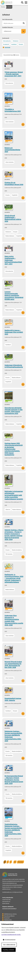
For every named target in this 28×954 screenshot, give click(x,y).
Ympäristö (14, 195)
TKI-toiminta (8, 554)
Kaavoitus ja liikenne (9, 916)
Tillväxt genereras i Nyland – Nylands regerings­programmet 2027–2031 (14, 74)
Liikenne (7, 509)
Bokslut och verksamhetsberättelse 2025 (12, 150)
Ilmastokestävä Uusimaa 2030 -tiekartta (13, 699)
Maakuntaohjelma (17, 550)
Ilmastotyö (7, 918)
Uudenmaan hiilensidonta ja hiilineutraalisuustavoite (14, 366)
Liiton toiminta (9, 122)
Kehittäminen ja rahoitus (10, 914)
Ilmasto (7, 195)
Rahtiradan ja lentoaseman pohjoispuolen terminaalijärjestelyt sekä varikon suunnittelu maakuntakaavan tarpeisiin (14, 495)
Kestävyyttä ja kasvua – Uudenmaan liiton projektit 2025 (14, 332)
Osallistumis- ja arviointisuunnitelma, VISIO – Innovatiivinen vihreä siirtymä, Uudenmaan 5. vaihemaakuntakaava (14, 578)
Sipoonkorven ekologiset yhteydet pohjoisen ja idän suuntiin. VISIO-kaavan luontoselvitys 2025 (14, 410)
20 (15, 862)
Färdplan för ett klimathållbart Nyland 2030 (14, 183)
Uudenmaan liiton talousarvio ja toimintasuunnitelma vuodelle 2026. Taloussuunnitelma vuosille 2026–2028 (14, 620)
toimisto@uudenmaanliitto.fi (9, 908)
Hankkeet (8, 344)
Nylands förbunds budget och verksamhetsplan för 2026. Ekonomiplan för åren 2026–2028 (13, 664)
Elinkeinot (8, 232)
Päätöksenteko (8, 920)
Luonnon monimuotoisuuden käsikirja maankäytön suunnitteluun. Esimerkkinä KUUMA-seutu (14, 295)
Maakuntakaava (9, 236)
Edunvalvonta (9, 83)
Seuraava (20, 862)
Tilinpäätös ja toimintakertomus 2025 (13, 110)
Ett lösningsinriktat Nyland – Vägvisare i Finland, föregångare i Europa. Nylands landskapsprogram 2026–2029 (14, 780)
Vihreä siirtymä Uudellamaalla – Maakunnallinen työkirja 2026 (13, 218)
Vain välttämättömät (9, 944)
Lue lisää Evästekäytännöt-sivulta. (11, 934)
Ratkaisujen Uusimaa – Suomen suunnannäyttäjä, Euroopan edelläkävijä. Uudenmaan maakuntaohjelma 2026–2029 (13, 736)
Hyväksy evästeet (8, 950)
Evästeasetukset (10, 939)
